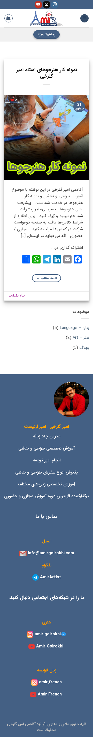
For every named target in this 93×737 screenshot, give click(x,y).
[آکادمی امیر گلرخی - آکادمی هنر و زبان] (46, 18)
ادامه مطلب (46, 278)
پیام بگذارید (17, 295)
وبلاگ (84, 348)
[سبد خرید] (8, 18)
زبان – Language (74, 328)
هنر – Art (81, 337)
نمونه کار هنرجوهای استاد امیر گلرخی (46, 73)
